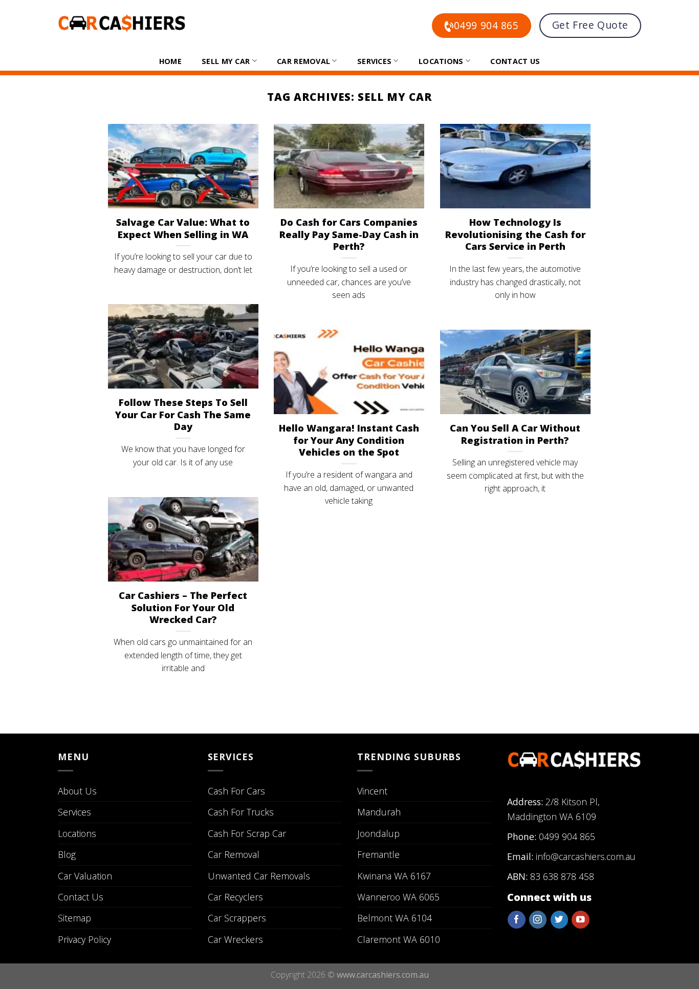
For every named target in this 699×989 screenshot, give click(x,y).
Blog (67, 854)
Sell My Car (226, 61)
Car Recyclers (235, 897)
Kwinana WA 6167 (394, 876)
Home (170, 61)
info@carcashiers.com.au (586, 856)
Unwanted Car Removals (259, 876)
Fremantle (378, 854)
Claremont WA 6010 (398, 939)
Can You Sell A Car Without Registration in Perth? (515, 434)
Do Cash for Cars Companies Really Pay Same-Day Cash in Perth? (349, 234)
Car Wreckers (235, 939)
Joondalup (378, 833)
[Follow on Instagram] (538, 920)
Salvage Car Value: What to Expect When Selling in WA (183, 228)
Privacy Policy (84, 939)
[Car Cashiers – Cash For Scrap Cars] (122, 23)
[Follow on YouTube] (580, 920)
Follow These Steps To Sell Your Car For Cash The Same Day (183, 414)
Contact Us (515, 61)
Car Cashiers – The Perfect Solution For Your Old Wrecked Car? (183, 607)
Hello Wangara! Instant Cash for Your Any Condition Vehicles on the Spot (349, 440)
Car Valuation (85, 876)
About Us (77, 791)
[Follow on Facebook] (516, 920)
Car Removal (303, 61)
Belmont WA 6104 (394, 918)
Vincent (372, 791)
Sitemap (74, 918)
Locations (441, 61)
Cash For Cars (236, 791)
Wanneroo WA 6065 (398, 897)
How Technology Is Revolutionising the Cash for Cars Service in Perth (515, 234)
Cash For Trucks (241, 812)
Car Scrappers (237, 918)
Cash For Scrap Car (247, 833)
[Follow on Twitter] (559, 920)
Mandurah (379, 812)
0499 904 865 (567, 836)
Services (374, 61)
